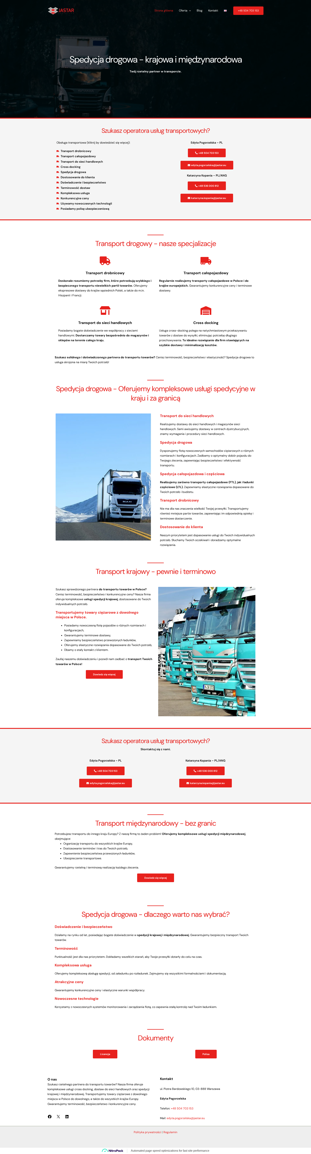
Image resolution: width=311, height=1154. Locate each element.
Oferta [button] (183, 10)
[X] (58, 1118)
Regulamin (170, 1132)
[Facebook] (50, 1118)
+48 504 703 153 (182, 1108)
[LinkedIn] (67, 1118)
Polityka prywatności (147, 1132)
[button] (189, 10)
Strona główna (163, 10)
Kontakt (213, 10)
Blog (199, 10)
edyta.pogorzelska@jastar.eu (186, 1118)
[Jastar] (61, 10)
